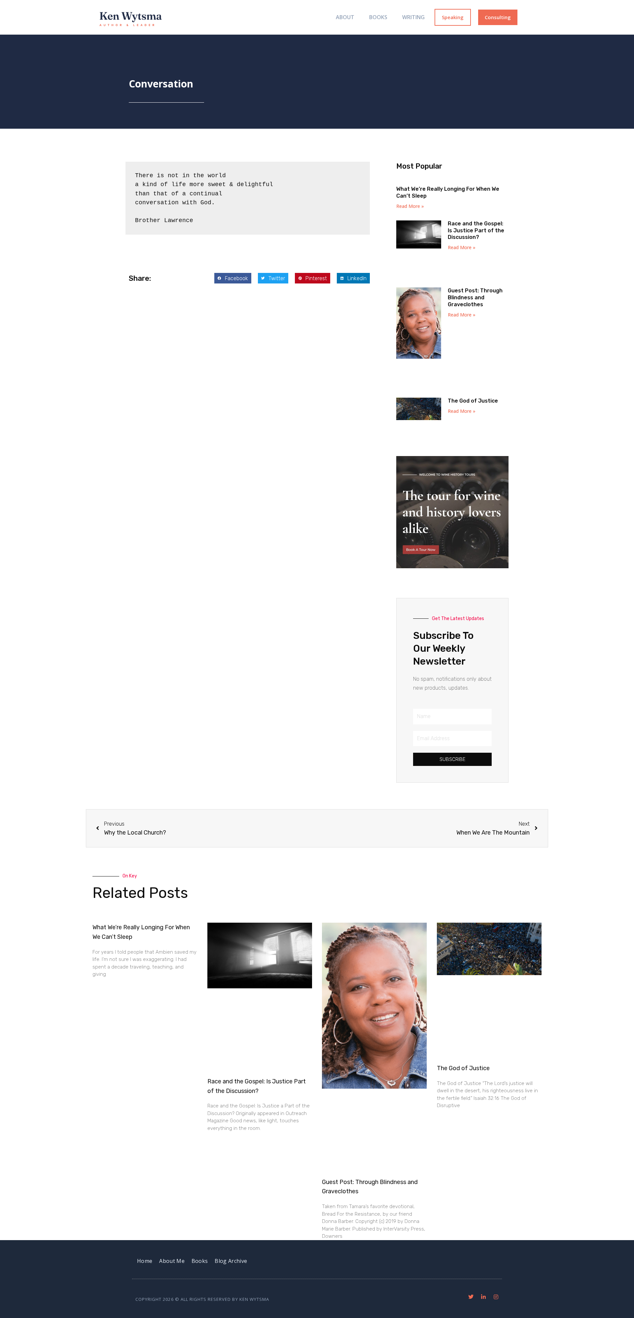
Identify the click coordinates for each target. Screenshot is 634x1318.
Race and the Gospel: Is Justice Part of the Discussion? (476, 230)
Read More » (410, 206)
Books (378, 17)
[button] (232, 278)
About (345, 17)
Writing (413, 17)
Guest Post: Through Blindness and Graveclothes (475, 297)
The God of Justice (473, 401)
